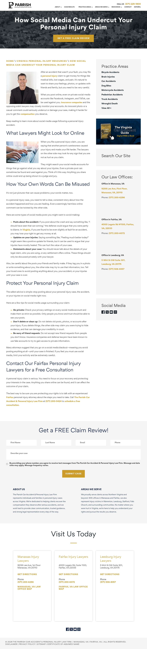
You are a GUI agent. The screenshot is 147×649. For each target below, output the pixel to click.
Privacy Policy (27, 644)
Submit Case (73, 474)
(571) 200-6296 (117, 198)
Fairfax (9, 397)
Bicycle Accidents (110, 72)
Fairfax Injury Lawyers (73, 557)
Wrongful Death (109, 104)
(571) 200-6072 (117, 233)
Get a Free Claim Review (73, 38)
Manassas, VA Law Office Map (29, 588)
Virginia (26, 230)
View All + (106, 108)
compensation (27, 114)
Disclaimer (11, 644)
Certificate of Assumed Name (63, 644)
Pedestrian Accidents (112, 95)
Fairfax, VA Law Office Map (73, 588)
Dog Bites (106, 86)
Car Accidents (108, 81)
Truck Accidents (109, 99)
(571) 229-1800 (133, 4)
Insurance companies (72, 103)
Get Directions (27, 574)
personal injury (49, 76)
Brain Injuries (108, 77)
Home (10, 61)
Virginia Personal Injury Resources (41, 61)
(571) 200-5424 (54, 401)
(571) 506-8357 (116, 269)
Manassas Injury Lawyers (28, 559)
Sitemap (41, 644)
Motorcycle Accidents (112, 90)
